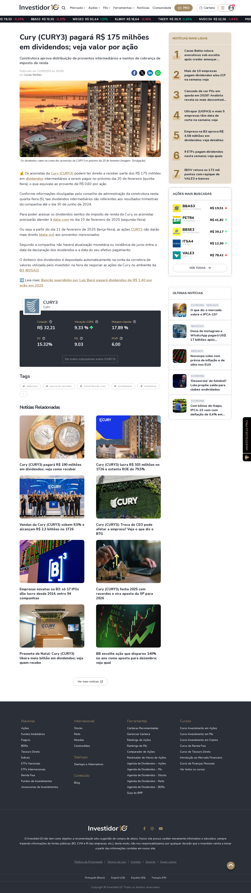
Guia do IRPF (135, 793)
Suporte (151, 862)
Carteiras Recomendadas (142, 728)
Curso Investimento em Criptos (199, 740)
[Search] (63, 8)
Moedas (79, 740)
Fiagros (25, 740)
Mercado (76, 8)
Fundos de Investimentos (36, 781)
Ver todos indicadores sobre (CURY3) (90, 359)
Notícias (143, 8)
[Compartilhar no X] (142, 73)
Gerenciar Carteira (138, 734)
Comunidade (162, 8)
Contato (136, 862)
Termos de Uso (116, 862)
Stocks (78, 728)
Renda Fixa (28, 775)
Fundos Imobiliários (33, 734)
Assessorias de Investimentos (39, 787)
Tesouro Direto (30, 752)
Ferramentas (122, 8)
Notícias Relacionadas (40, 407)
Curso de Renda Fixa (193, 746)
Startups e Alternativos (88, 764)
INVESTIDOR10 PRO (247, 435)
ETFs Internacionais (33, 769)
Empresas (150, 386)
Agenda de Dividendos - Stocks (146, 775)
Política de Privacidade (89, 862)
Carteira (209, 8)
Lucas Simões (33, 75)
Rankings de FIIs (137, 746)
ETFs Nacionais (30, 763)
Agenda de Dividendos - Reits (145, 781)
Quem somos (168, 862)
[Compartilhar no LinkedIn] (150, 73)
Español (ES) (138, 877)
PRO (186, 8)
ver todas (197, 268)
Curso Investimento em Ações (198, 728)
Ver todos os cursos (192, 769)
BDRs (24, 746)
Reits (77, 734)
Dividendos (125, 386)
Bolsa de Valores (61, 386)
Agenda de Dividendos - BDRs (146, 787)
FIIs (105, 8)
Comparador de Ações (141, 752)
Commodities (82, 746)
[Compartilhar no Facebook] (134, 73)
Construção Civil (95, 386)
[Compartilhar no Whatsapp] (158, 73)
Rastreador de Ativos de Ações (146, 757)
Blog (77, 783)
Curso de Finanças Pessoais (197, 763)
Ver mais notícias (88, 681)
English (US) (118, 877)
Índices (25, 757)
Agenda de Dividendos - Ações (146, 763)
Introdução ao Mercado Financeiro (201, 757)
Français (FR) (159, 877)
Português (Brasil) (95, 877)
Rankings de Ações (139, 740)
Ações (93, 8)
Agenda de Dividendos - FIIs (144, 769)
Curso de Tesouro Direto (195, 752)
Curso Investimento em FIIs (196, 734)
